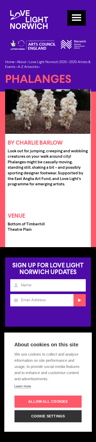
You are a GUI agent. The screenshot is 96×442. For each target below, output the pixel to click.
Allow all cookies (48, 402)
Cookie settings (48, 416)
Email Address (16, 300)
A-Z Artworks (28, 67)
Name (16, 285)
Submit (79, 300)
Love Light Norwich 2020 (48, 62)
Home (10, 62)
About (21, 62)
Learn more (22, 386)
